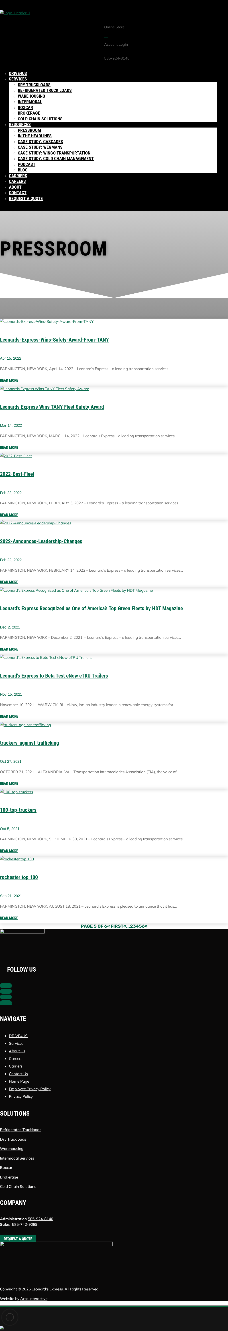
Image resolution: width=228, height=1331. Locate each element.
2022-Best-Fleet (17, 474)
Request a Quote (26, 198)
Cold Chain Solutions (40, 119)
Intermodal (30, 101)
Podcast (26, 164)
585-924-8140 (40, 1218)
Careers (17, 181)
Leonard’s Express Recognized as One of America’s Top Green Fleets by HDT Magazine (91, 608)
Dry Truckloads (34, 84)
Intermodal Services (17, 1158)
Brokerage (29, 113)
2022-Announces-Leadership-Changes (41, 541)
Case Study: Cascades (40, 141)
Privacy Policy (21, 1096)
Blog (23, 170)
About (15, 187)
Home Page (19, 1081)
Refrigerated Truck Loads (45, 90)
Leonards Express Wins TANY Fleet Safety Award (52, 407)
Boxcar (25, 107)
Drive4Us (18, 73)
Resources (20, 124)
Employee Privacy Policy (30, 1088)
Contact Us (18, 1073)
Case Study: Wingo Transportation (54, 153)
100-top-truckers (18, 810)
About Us (17, 1051)
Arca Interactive (33, 1298)
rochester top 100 (19, 877)
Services (18, 79)
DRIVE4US (18, 1035)
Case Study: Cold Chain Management (56, 158)
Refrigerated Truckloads (20, 1129)
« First (115, 926)
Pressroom (29, 130)
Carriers (18, 175)
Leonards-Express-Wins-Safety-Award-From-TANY (54, 340)
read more (9, 380)
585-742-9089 (24, 1224)
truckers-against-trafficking (29, 743)
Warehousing (31, 96)
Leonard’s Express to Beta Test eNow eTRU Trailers (54, 676)
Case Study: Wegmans (40, 147)
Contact (17, 192)
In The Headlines (35, 135)
